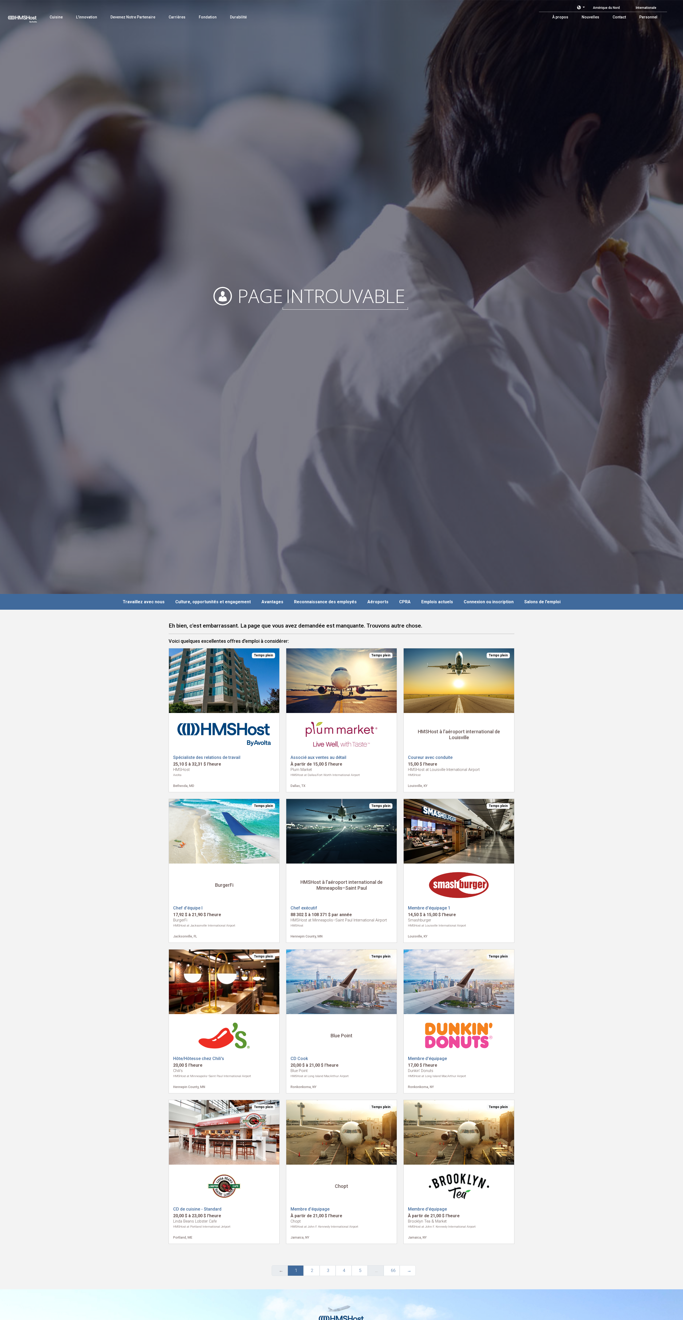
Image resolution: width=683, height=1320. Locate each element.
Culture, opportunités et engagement (213, 601)
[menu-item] (56, 17)
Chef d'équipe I (187, 908)
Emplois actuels (437, 601)
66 (393, 1270)
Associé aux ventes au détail (318, 757)
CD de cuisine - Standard (197, 1209)
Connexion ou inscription (489, 601)
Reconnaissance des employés (325, 601)
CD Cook (299, 1058)
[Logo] (27, 16)
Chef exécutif (304, 908)
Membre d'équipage (427, 1058)
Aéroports (377, 601)
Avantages (272, 601)
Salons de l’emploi (542, 601)
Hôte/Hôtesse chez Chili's (198, 1058)
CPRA (405, 601)
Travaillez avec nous (144, 601)
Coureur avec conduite (430, 757)
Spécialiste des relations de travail (206, 757)
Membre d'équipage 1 (429, 908)
